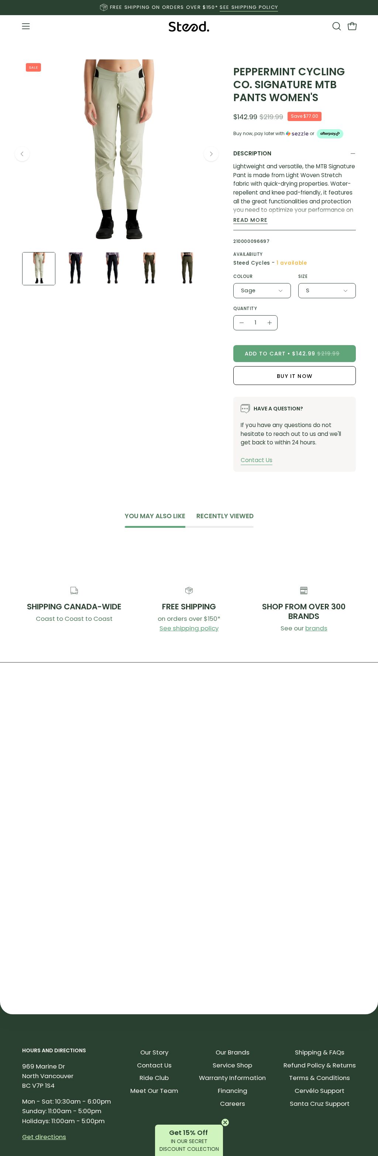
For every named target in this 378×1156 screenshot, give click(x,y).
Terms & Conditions (319, 1077)
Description (252, 153)
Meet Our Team (154, 1090)
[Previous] (22, 154)
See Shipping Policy (249, 7)
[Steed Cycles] (189, 26)
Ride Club (154, 1077)
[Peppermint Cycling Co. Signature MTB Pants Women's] (38, 268)
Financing (232, 1090)
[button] (336, 26)
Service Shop (232, 1065)
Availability (248, 254)
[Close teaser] (225, 1122)
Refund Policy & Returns (320, 1065)
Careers (232, 1103)
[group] (189, 7)
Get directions (44, 1136)
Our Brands (233, 1052)
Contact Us (256, 460)
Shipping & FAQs (319, 1052)
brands (316, 628)
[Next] (211, 154)
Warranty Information (232, 1077)
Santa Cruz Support (320, 1103)
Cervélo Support (319, 1090)
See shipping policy (189, 628)
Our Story (154, 1052)
